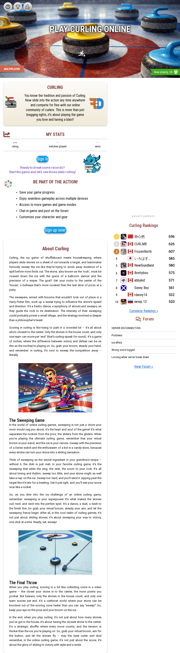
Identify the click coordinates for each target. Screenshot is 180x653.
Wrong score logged (123, 349)
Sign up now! (55, 230)
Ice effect (117, 342)
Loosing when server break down (130, 357)
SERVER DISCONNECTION (126, 328)
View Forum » (143, 366)
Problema (117, 335)
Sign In (42, 159)
